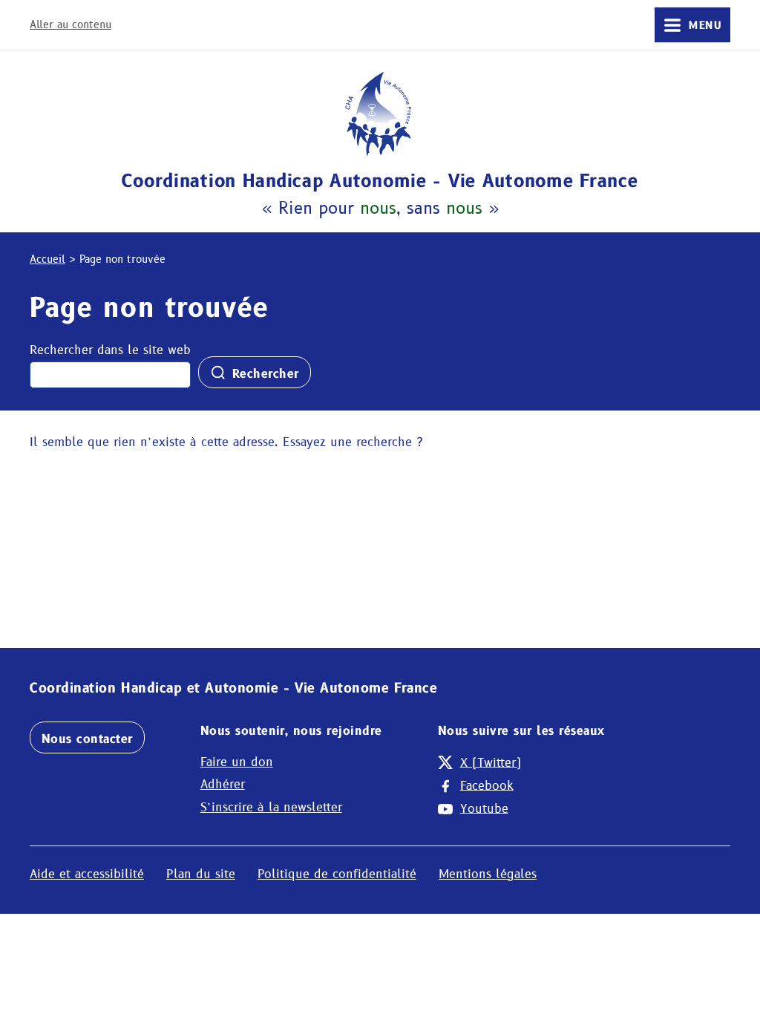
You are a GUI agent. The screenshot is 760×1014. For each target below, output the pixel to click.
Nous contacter (87, 739)
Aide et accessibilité (87, 874)
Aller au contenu (70, 24)
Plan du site (200, 874)
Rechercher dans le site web (110, 350)
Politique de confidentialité (337, 874)
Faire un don (236, 762)
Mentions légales (488, 874)
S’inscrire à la (271, 807)
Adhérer (222, 784)
